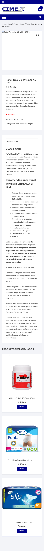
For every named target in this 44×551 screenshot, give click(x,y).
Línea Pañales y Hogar (16, 24)
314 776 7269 (30, 289)
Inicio (4, 24)
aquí (32, 267)
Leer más (22, 407)
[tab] (22, 141)
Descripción (12, 141)
